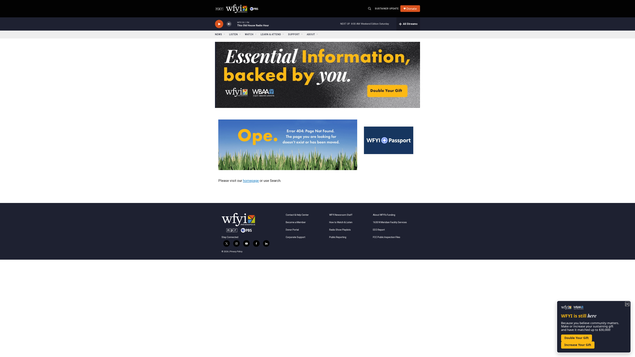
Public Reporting (337, 237)
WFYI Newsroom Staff (340, 215)
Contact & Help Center (297, 215)
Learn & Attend (271, 34)
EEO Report (379, 230)
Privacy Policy (236, 251)
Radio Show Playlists (340, 230)
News (218, 34)
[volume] (229, 24)
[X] (627, 304)
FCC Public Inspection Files (386, 237)
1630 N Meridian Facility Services (390, 222)
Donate (411, 8)
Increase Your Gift (577, 345)
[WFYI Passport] (388, 140)
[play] (219, 24)
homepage (251, 181)
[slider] (234, 24)
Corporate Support (295, 237)
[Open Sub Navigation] (224, 34)
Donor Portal (292, 230)
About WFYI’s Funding (384, 215)
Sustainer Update (387, 8)
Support (294, 34)
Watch (249, 34)
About (311, 34)
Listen (233, 34)
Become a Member (296, 222)
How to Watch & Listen (340, 222)
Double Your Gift (576, 338)
